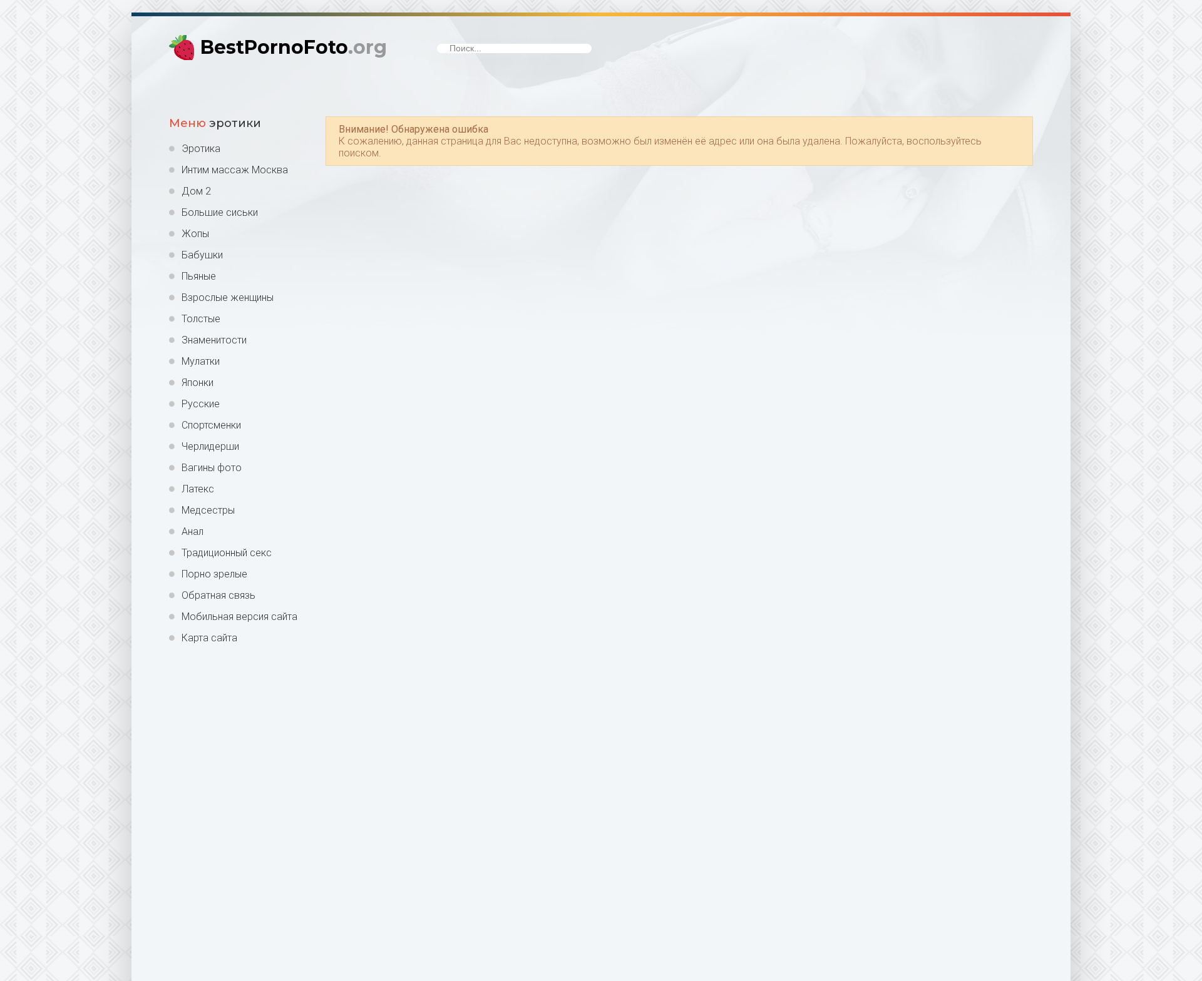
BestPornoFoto (293, 47)
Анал (192, 531)
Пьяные (199, 276)
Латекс (198, 489)
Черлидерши (210, 446)
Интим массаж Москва (235, 170)
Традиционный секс (227, 553)
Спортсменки (211, 425)
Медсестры (208, 510)
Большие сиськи (220, 212)
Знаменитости (214, 340)
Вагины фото (212, 468)
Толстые (201, 319)
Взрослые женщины (228, 297)
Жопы (195, 234)
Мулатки (201, 361)
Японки (197, 383)
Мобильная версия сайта (239, 617)
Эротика (201, 149)
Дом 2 (196, 191)
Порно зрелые (214, 574)
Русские (201, 404)
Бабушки (202, 255)
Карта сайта (209, 638)
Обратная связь (218, 595)
